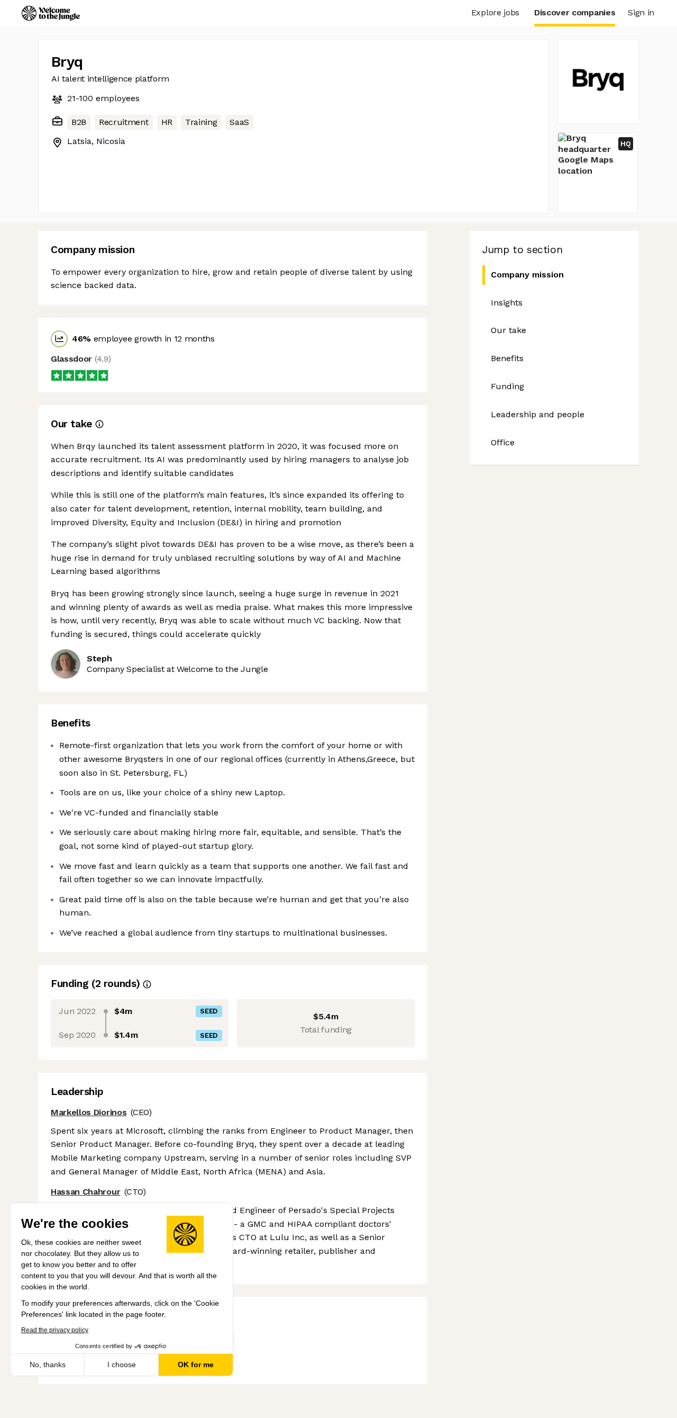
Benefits (507, 358)
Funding (507, 386)
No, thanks (48, 1364)
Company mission (527, 275)
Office (503, 442)
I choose (121, 1364)
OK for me (196, 1364)
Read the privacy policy (54, 1330)
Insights (507, 303)
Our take (508, 330)
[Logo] (51, 13)
